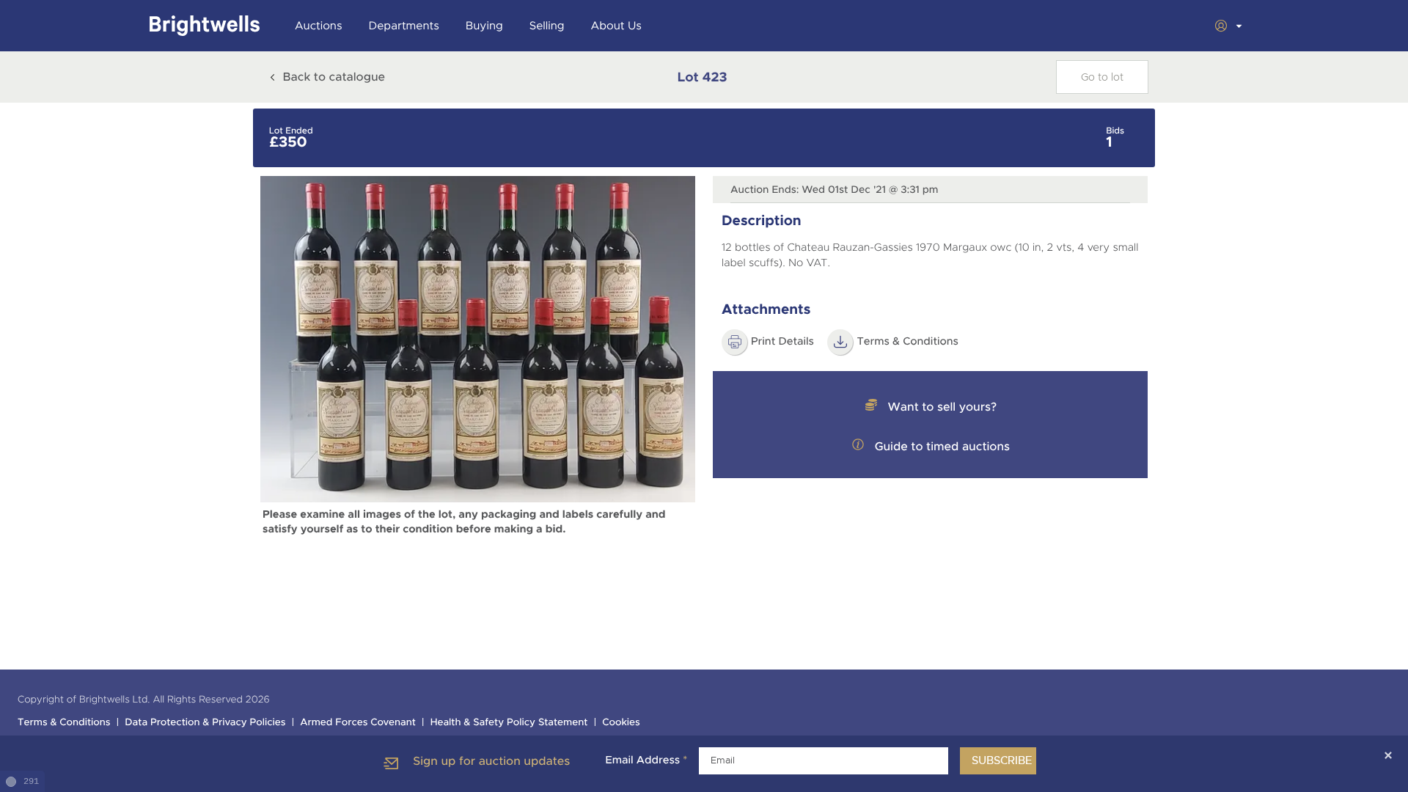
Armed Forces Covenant (358, 722)
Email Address (646, 760)
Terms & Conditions (907, 341)
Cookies (621, 722)
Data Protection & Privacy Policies (205, 722)
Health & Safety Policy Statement (509, 722)
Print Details (782, 341)
